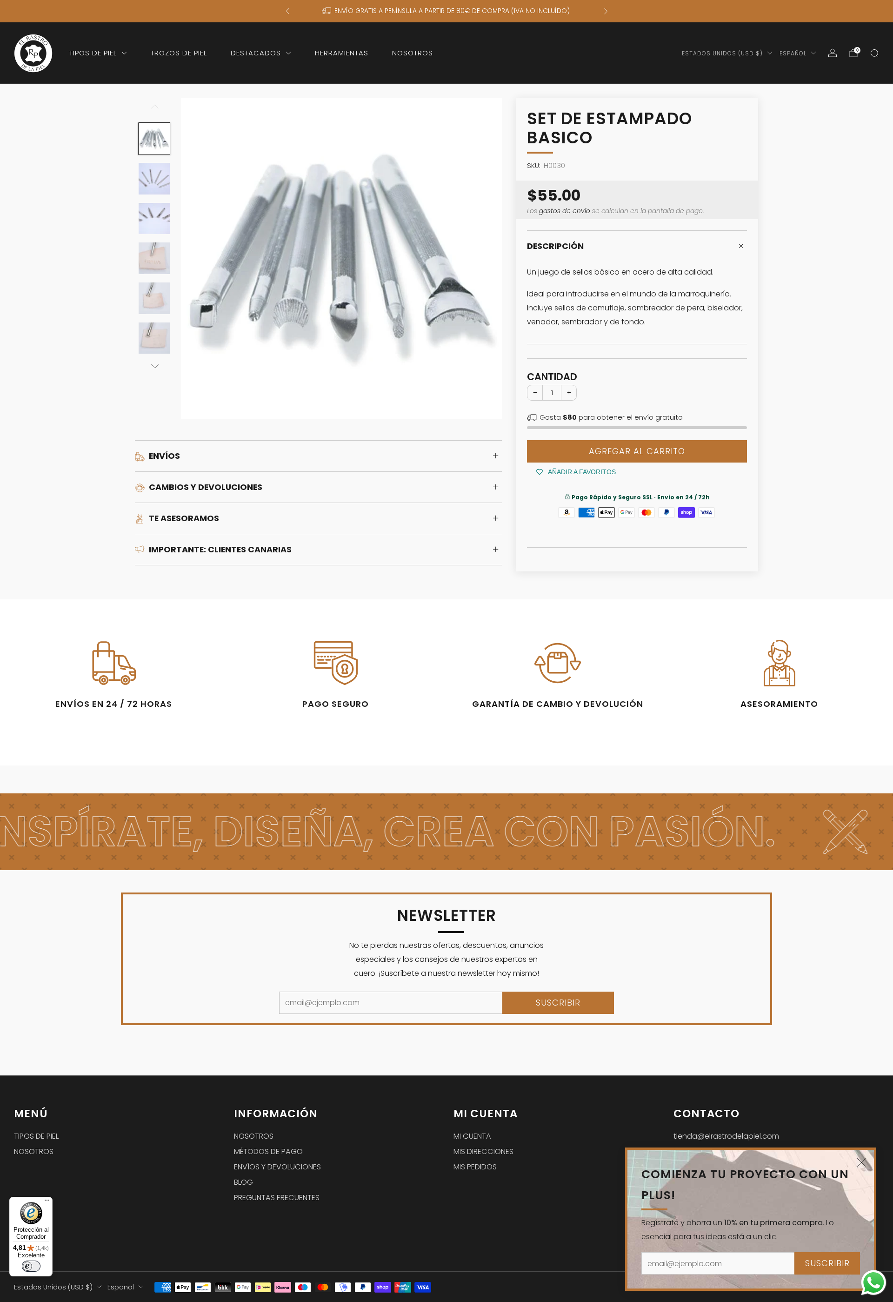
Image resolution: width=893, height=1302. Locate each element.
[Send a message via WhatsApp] (873, 1282)
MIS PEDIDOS (475, 1166)
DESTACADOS (256, 53)
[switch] (31, 1266)
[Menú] (47, 1202)
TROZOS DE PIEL (179, 53)
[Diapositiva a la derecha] (154, 366)
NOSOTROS (412, 53)
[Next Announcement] (606, 11)
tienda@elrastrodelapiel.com (726, 1136)
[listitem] (447, 11)
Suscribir (827, 1263)
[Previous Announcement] (287, 11)
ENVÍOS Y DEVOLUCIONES (277, 1166)
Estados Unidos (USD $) (722, 53)
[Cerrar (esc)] (861, 1162)
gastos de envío (564, 211)
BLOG (243, 1182)
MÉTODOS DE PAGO (268, 1151)
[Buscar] (874, 53)
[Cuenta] (832, 53)
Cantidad (552, 376)
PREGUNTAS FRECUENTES (277, 1197)
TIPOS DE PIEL (93, 53)
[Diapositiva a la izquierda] (154, 110)
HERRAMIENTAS (341, 53)
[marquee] (446, 831)
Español (793, 53)
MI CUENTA (472, 1136)
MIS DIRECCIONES (483, 1151)
